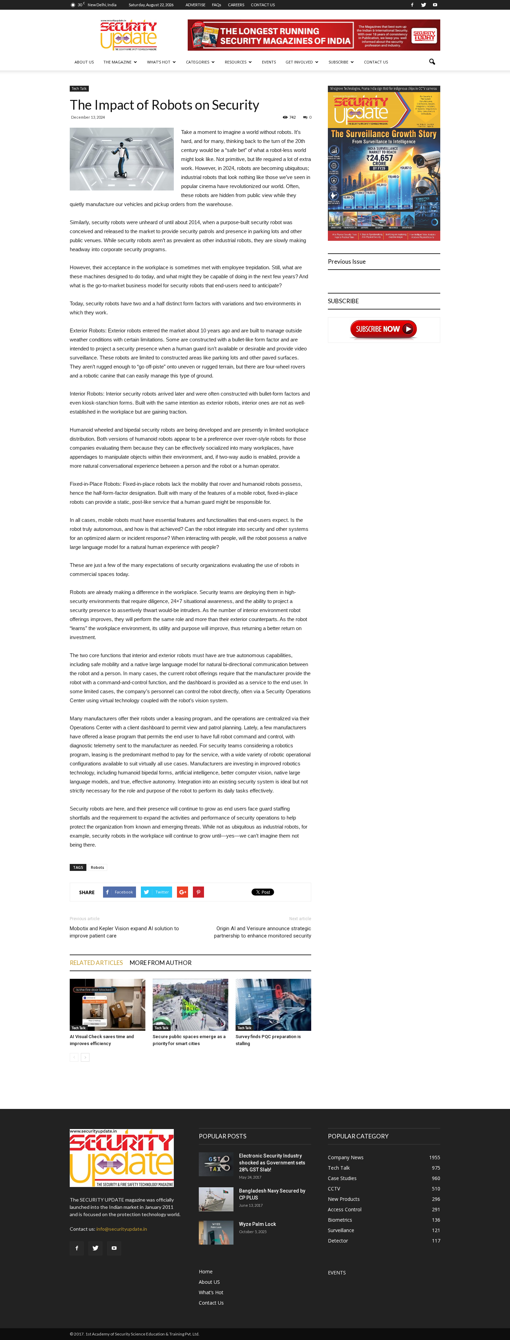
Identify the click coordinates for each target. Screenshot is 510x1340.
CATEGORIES (197, 62)
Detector (338, 1240)
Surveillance (341, 1230)
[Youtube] (435, 5)
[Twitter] (423, 5)
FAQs (216, 4)
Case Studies (342, 1178)
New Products (344, 1199)
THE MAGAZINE (117, 62)
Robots (97, 867)
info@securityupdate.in (121, 1229)
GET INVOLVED (299, 62)
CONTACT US (263, 4)
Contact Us (376, 62)
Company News (346, 1157)
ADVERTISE (195, 4)
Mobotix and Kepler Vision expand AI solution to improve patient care (124, 932)
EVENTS (269, 62)
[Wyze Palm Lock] (216, 1233)
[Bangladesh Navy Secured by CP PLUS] (216, 1199)
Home (206, 1271)
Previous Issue (347, 261)
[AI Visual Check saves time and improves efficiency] (107, 1005)
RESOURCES (235, 62)
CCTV (334, 1188)
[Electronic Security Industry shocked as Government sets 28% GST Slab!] (216, 1164)
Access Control (345, 1209)
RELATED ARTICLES (96, 962)
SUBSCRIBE (338, 62)
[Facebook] (412, 5)
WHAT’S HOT (158, 62)
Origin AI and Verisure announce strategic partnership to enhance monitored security (262, 932)
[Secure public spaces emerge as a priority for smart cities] (190, 1005)
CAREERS (236, 4)
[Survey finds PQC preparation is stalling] (273, 1005)
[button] (432, 62)
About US (84, 62)
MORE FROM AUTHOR (161, 962)
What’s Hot (211, 1292)
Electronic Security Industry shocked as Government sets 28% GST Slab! (272, 1162)
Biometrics (340, 1219)
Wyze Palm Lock (257, 1224)
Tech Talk (79, 88)
